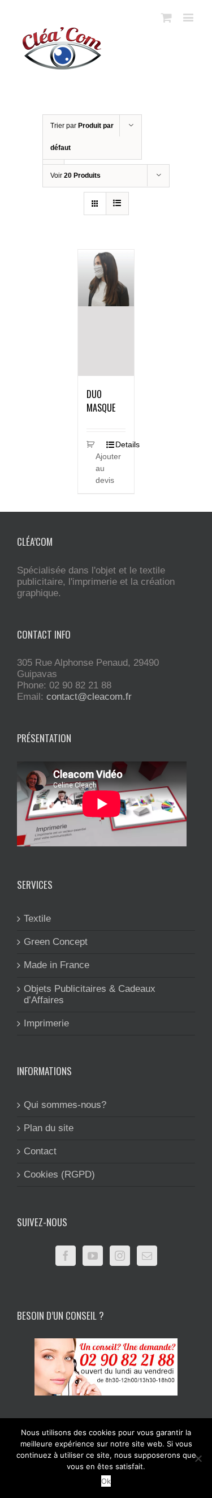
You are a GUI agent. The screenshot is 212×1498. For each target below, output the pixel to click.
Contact (40, 1151)
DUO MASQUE (100, 400)
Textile (37, 918)
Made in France (56, 965)
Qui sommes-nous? (65, 1104)
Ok (106, 1481)
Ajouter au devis (101, 468)
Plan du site (48, 1128)
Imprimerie (46, 1023)
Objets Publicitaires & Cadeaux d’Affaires (89, 994)
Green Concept (56, 941)
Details (120, 444)
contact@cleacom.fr (89, 696)
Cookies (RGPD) (59, 1174)
